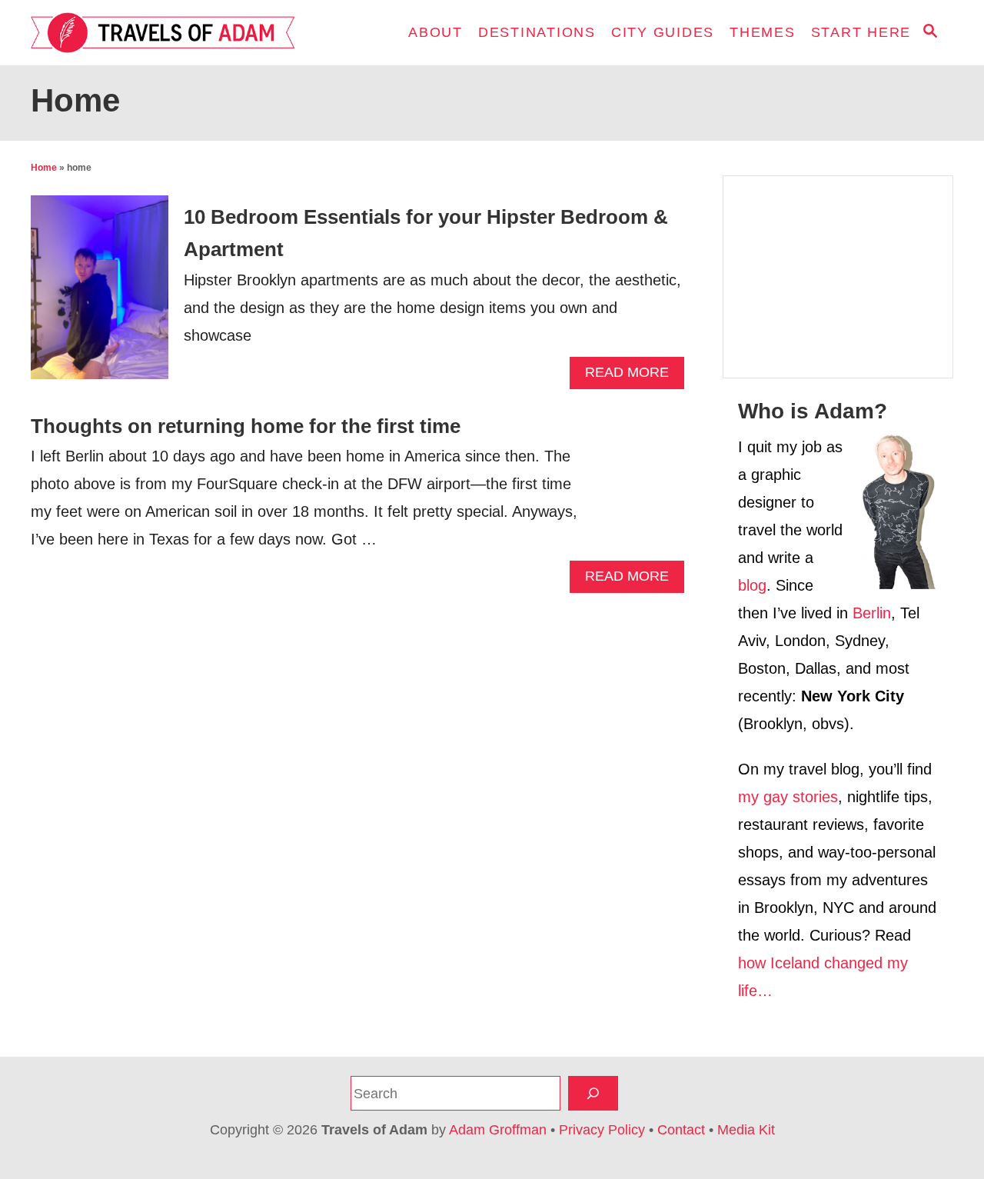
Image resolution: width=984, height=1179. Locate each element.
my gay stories (788, 796)
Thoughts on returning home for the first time (245, 426)
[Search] (593, 1093)
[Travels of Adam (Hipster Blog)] (169, 32)
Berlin (872, 612)
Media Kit (746, 1129)
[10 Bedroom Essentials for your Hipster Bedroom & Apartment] (99, 295)
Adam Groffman (498, 1129)
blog (752, 585)
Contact (681, 1129)
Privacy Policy (602, 1129)
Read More (632, 376)
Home (44, 167)
